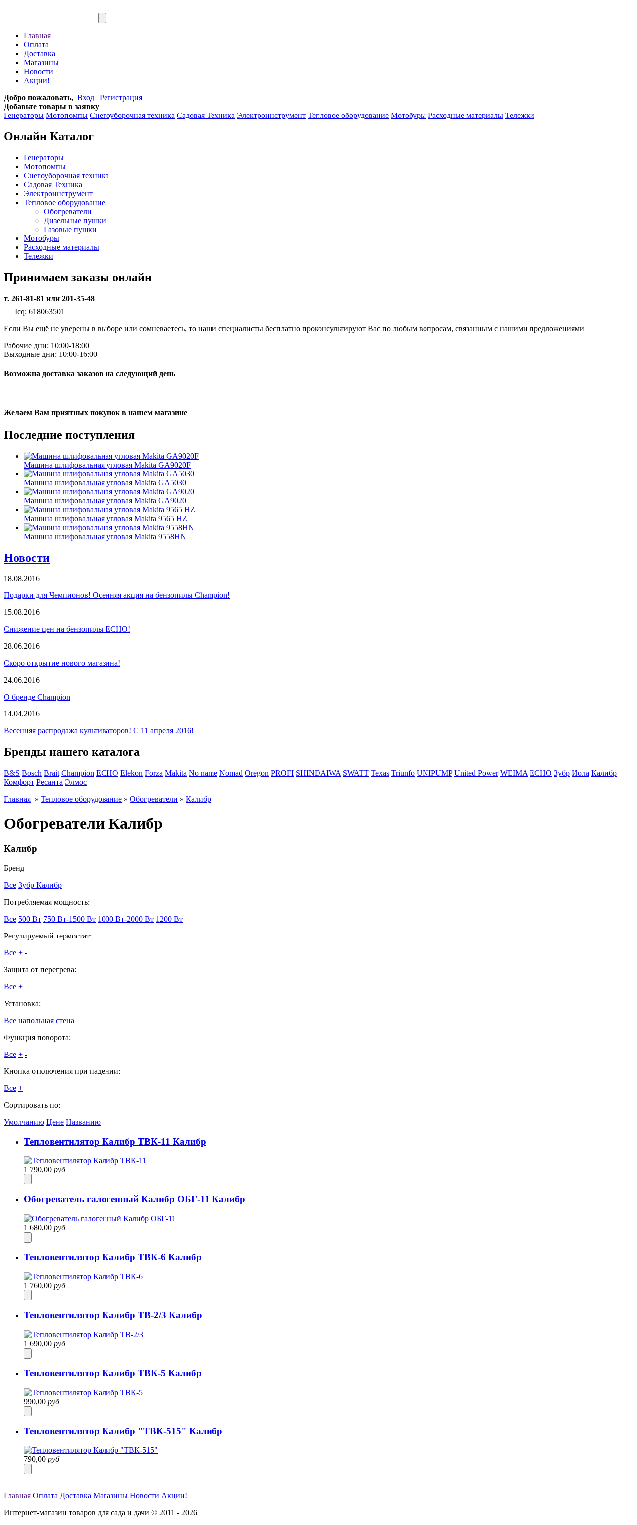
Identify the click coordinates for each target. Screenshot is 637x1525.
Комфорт (19, 782)
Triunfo (403, 773)
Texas (380, 773)
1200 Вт (169, 919)
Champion (77, 773)
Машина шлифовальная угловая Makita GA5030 (105, 482)
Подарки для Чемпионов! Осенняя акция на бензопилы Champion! (117, 595)
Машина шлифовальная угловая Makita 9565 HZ (105, 518)
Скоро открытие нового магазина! (62, 663)
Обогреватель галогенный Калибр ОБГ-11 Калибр (134, 1199)
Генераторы (24, 115)
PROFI (282, 773)
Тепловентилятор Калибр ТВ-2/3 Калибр (113, 1315)
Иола (580, 773)
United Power (476, 773)
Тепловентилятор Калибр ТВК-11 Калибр (115, 1141)
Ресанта (49, 782)
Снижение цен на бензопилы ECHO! (67, 629)
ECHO (107, 773)
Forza (154, 773)
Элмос (76, 782)
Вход (85, 97)
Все (10, 885)
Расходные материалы (465, 115)
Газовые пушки (70, 229)
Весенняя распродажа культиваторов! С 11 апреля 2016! (99, 730)
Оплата (36, 44)
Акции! (37, 80)
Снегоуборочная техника (132, 115)
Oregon (257, 773)
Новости (38, 71)
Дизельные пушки (75, 220)
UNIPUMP (434, 773)
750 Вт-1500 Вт (69, 919)
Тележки (519, 115)
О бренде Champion (37, 697)
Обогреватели (68, 211)
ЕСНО (541, 773)
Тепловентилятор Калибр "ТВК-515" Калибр (123, 1431)
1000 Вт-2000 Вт (126, 919)
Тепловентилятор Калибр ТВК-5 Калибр (113, 1373)
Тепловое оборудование (348, 115)
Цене (55, 1122)
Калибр (604, 773)
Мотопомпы (67, 115)
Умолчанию (24, 1122)
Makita (176, 773)
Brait (51, 773)
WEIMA (514, 773)
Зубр (562, 773)
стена (65, 1020)
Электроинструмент (271, 115)
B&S (12, 773)
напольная (36, 1020)
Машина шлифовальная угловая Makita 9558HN (105, 536)
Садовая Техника (206, 115)
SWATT (356, 773)
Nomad (231, 773)
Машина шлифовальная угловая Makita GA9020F (107, 465)
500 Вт (29, 919)
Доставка (39, 53)
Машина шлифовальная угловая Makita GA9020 (105, 500)
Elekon (131, 773)
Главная (37, 35)
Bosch (32, 773)
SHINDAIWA (318, 773)
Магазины (41, 62)
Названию (83, 1122)
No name (203, 773)
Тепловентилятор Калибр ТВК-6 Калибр (113, 1257)
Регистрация (121, 97)
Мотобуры (408, 115)
